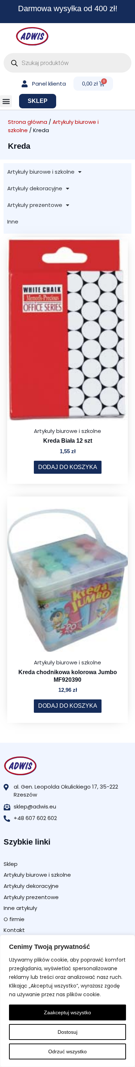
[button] (6, 101)
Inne (12, 221)
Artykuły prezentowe (34, 205)
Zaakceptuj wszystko (67, 1012)
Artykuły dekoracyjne (34, 188)
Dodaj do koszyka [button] (67, 467)
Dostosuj (67, 1032)
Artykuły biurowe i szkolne (41, 171)
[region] (67, 1001)
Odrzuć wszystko (67, 1051)
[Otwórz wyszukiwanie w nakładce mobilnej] (67, 62)
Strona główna (27, 122)
